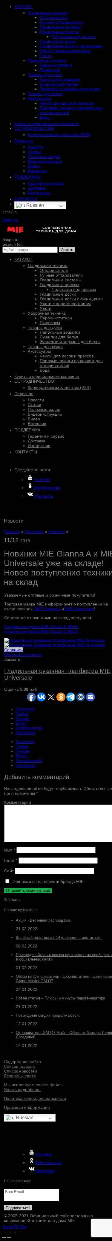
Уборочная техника (47, 60)
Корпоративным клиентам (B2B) (59, 134)
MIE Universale (79, 608)
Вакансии (37, 170)
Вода (45, 117)
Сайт (9, 870)
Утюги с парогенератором (65, 50)
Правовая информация (27, 1107)
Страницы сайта (20, 1075)
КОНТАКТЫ (25, 199)
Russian (34, 205)
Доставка (36, 188)
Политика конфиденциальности (35, 1098)
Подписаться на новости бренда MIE (47, 881)
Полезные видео (44, 156)
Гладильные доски (58, 41)
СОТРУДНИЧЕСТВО (34, 128)
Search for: (12, 244)
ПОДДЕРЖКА (27, 177)
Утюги (45, 55)
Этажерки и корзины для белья (70, 88)
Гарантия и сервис (46, 183)
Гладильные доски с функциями (71, 46)
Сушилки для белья (59, 84)
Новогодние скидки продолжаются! (48, 1015)
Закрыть (10, 219)
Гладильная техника (47, 12)
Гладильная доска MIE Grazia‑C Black (41, 631)
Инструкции (39, 192)
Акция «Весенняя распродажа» (44, 920)
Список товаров (19, 1066)
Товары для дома (45, 74)
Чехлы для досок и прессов (66, 103)
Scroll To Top (14, 1226)
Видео (34, 166)
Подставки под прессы (74, 36)
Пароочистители (56, 65)
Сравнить (13, 649)
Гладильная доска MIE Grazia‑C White (41, 626)
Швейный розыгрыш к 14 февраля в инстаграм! (59, 937)
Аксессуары (39, 98)
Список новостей (20, 1071)
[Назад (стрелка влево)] (4, 1237)
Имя (9, 850)
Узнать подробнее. (22, 1089)
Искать (67, 249)
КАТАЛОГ (23, 6)
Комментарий (17, 802)
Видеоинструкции (45, 161)
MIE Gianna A (47, 608)
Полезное (23, 140)
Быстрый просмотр (23, 654)
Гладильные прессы (59, 31)
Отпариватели (54, 17)
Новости (36, 147)
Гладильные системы (61, 27)
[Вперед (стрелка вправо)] (9, 1237)
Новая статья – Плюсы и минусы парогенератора (60, 998)
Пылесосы (50, 69)
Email (10, 860)
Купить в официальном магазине (46, 123)
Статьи (34, 151)
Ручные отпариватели (61, 22)
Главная (12, 531)
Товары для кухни (45, 93)
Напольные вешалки (60, 79)
